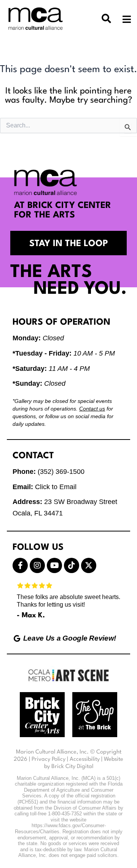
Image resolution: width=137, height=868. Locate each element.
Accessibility (85, 759)
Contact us (92, 409)
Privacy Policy (48, 759)
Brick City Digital (72, 767)
